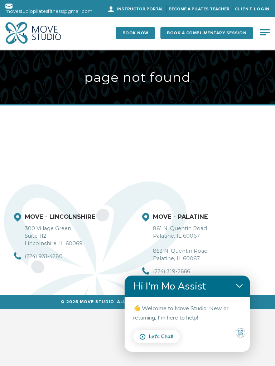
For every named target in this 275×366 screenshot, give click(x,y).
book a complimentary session (206, 33)
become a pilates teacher (199, 9)
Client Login (252, 9)
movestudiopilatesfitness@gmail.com (48, 11)
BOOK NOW (135, 33)
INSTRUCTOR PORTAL (140, 9)
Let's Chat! (161, 336)
